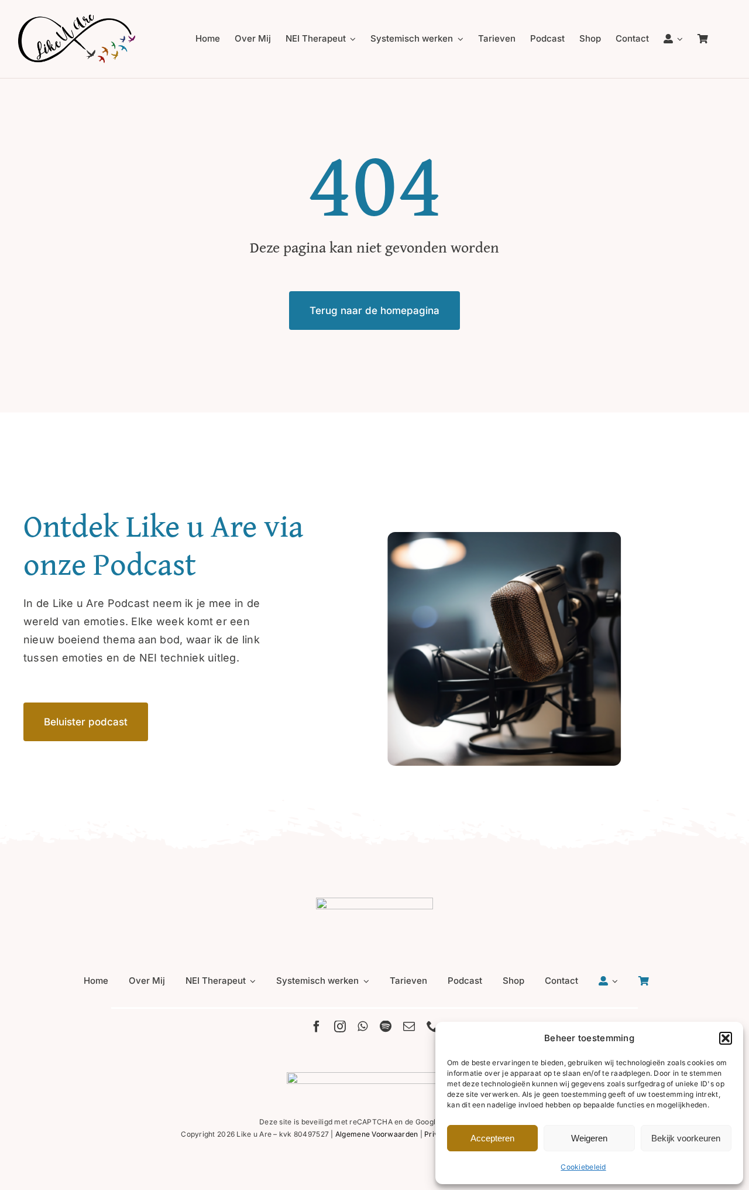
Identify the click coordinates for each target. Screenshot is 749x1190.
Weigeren (589, 1138)
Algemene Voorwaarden (376, 1134)
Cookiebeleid (583, 1166)
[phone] (432, 1026)
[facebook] (316, 1026)
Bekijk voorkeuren (685, 1138)
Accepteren (492, 1138)
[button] (725, 1038)
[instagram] (340, 1026)
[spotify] (385, 1026)
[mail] (409, 1026)
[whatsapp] (362, 1026)
